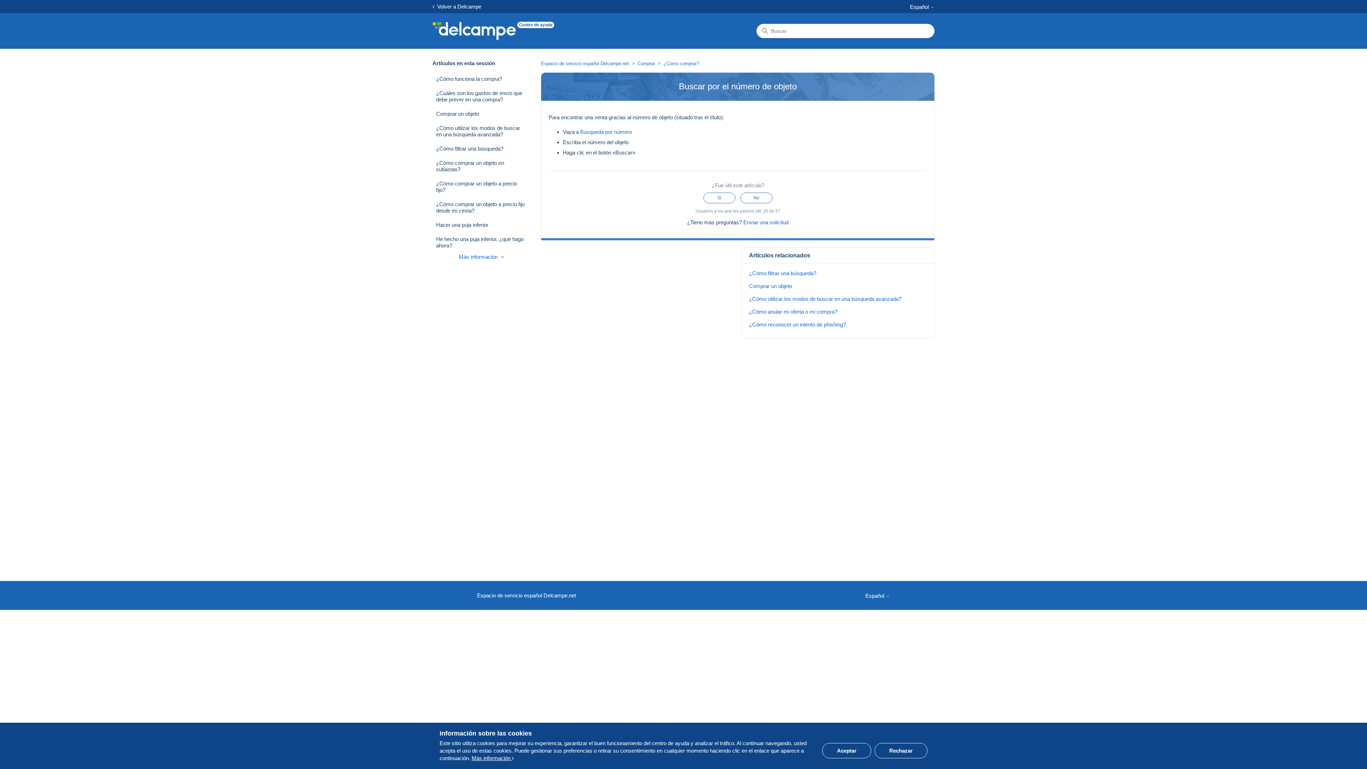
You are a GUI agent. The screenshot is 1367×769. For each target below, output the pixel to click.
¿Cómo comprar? (681, 63)
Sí (719, 197)
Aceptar (847, 751)
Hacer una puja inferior (462, 225)
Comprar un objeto (457, 114)
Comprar (646, 63)
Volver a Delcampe (457, 7)
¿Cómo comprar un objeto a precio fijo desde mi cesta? (480, 207)
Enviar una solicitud (766, 222)
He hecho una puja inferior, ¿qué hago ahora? (480, 242)
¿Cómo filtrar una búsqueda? (469, 149)
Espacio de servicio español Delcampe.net (585, 63)
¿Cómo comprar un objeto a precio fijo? (476, 187)
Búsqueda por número (606, 132)
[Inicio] (474, 31)
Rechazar (901, 751)
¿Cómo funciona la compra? (469, 79)
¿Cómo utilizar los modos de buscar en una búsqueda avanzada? (478, 131)
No (756, 197)
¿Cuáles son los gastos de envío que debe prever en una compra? (479, 96)
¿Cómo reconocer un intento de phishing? (797, 324)
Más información (479, 257)
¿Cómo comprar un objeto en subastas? (470, 166)
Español (920, 7)
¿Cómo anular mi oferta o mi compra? (793, 312)
